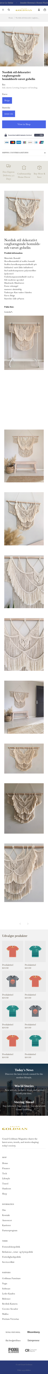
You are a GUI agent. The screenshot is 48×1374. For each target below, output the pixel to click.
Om (4, 1210)
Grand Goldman (26, 1364)
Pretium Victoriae (10, 1319)
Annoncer (7, 1220)
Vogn (4, 1283)
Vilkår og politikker (24, 1370)
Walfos (5, 1314)
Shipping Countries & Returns (15, 153)
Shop (4, 1193)
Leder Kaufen (8, 1293)
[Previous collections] (20, 924)
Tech (4, 1173)
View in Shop (24, 124)
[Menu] (3, 10)
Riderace (6, 1298)
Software (6, 1288)
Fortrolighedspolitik (11, 1256)
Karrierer (6, 1225)
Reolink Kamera (9, 1303)
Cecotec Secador (10, 1308)
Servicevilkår (8, 1262)
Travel (5, 1183)
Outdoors (6, 1188)
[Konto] (39, 10)
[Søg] (9, 10)
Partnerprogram (9, 1230)
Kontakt (6, 1215)
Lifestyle (6, 1178)
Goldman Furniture (11, 1278)
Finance (6, 1168)
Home (11, 18)
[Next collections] (28, 924)
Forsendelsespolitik (11, 1246)
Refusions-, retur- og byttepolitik (17, 1251)
